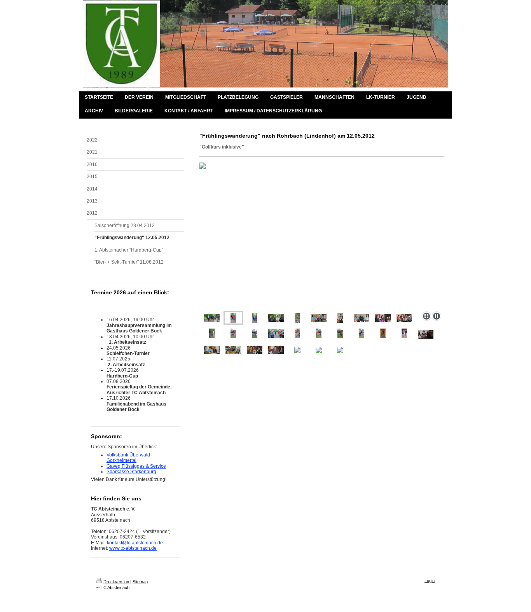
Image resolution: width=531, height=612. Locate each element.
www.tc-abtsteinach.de (133, 548)
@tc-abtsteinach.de (142, 543)
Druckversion (116, 581)
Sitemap (140, 581)
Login (429, 580)
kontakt (114, 543)
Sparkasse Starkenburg (131, 471)
